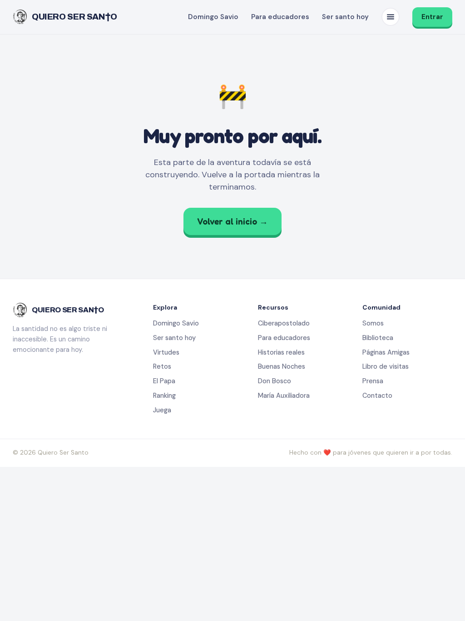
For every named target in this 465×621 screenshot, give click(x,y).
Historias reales (281, 352)
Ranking (164, 395)
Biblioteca (377, 338)
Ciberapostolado (284, 323)
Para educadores (280, 16)
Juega (162, 410)
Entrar (432, 16)
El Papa (164, 381)
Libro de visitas (385, 366)
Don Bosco (274, 381)
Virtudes (166, 352)
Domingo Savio (213, 16)
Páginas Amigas (386, 352)
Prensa (372, 381)
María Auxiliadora (284, 395)
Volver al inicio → (232, 221)
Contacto (377, 395)
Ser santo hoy (345, 16)
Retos (162, 366)
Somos (373, 323)
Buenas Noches (281, 366)
